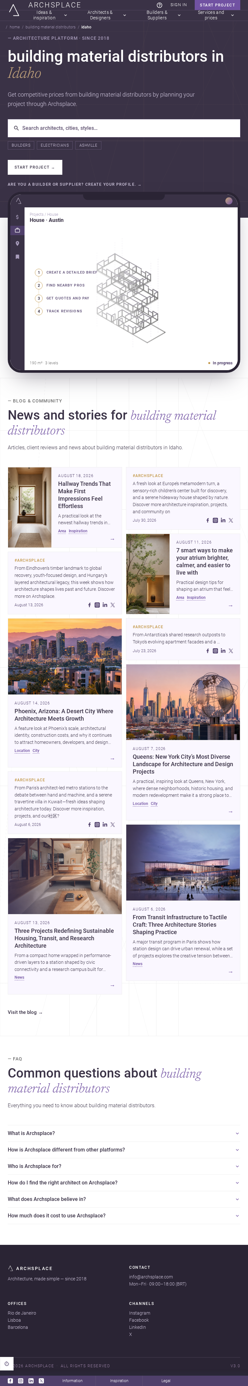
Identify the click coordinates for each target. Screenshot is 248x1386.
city (36, 751)
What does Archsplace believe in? (47, 1199)
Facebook (139, 1320)
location (22, 751)
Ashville (88, 145)
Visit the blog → (25, 1012)
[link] (159, 5)
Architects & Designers (100, 15)
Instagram (139, 1313)
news (19, 977)
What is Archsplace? (31, 1133)
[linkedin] (105, 605)
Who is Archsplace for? (34, 1166)
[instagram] (97, 605)
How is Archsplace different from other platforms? (66, 1150)
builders (21, 145)
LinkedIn (137, 1327)
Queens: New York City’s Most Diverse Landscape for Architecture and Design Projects (183, 764)
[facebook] (89, 605)
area (62, 531)
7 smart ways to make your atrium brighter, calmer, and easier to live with (204, 561)
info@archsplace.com (151, 1276)
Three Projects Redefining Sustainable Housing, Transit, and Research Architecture (64, 938)
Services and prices (211, 15)
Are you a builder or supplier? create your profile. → (75, 184)
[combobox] (128, 128)
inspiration (78, 531)
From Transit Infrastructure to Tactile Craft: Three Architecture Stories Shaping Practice (180, 924)
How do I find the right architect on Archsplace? (63, 1183)
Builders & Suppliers (157, 15)
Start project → (35, 167)
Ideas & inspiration (44, 15)
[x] (112, 605)
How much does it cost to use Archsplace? (57, 1216)
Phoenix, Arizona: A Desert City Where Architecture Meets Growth (64, 715)
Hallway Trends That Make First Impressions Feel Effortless (84, 495)
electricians (55, 145)
